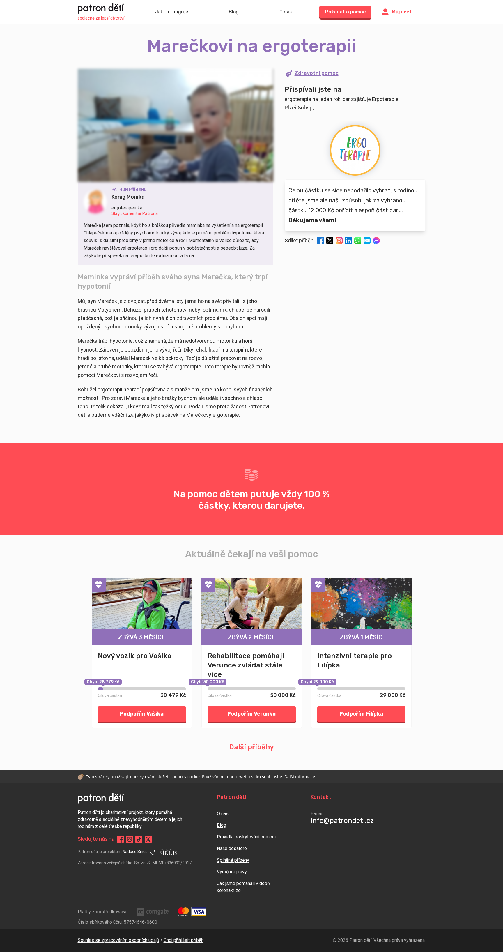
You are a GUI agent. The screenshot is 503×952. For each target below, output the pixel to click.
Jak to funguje (171, 12)
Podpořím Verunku (251, 714)
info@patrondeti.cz (342, 820)
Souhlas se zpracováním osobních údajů (118, 940)
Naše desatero (232, 848)
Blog (234, 12)
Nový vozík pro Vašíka (134, 656)
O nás (285, 12)
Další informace (299, 776)
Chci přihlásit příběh (183, 940)
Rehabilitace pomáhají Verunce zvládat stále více (246, 665)
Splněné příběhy (233, 860)
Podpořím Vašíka (142, 714)
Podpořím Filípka (361, 714)
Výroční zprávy (232, 872)
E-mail (317, 813)
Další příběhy (251, 747)
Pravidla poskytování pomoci (246, 837)
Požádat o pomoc (345, 12)
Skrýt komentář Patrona (134, 214)
